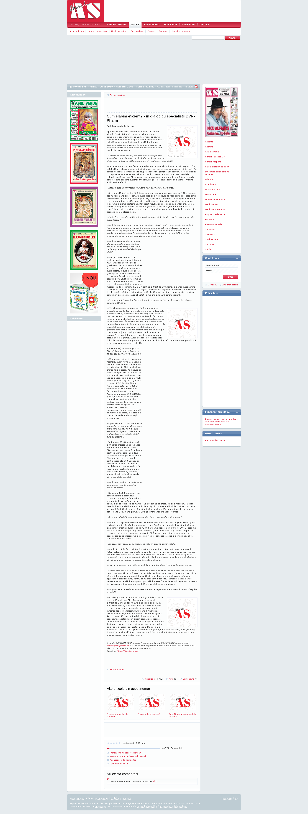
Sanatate (163, 31)
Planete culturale (213, 224)
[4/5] (116, 743)
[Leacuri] (84, 165)
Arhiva (135, 24)
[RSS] (196, 86)
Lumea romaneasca (97, 31)
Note (173, 679)
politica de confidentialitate (173, 806)
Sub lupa (209, 244)
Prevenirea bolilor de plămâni (117, 715)
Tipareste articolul (119, 763)
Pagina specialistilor (215, 214)
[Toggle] (237, 258)
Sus (236, 798)
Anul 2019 (106, 86)
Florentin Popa (117, 669)
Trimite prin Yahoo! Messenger (125, 753)
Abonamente (151, 24)
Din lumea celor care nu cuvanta (217, 172)
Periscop (209, 219)
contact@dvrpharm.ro (118, 645)
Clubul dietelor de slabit (217, 166)
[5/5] (119, 743)
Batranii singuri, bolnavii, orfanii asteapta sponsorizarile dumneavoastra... (221, 421)
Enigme (151, 31)
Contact (204, 24)
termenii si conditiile (147, 806)
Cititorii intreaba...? (215, 156)
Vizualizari (154, 679)
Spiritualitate (137, 31)
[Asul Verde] (84, 121)
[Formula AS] (85, 11)
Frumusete (210, 194)
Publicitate (170, 24)
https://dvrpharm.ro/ (127, 651)
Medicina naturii (119, 31)
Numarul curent (116, 24)
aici (154, 781)
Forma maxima (145, 86)
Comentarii (190, 679)
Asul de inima (77, 31)
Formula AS (80, 86)
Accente (209, 141)
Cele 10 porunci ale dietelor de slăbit (183, 715)
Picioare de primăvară (149, 714)
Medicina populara (180, 31)
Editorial (209, 179)
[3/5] (113, 743)
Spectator (210, 234)
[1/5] (108, 743)
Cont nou (212, 284)
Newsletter (188, 24)
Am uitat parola (230, 284)
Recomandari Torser (215, 440)
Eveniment (210, 184)
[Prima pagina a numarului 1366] (221, 112)
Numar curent (77, 798)
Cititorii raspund (213, 161)
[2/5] (111, 743)
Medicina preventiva (215, 209)
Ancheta (209, 146)
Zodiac (208, 249)
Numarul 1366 (125, 86)
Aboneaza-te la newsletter (123, 760)
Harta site (227, 798)
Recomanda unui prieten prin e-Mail (128, 756)
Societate (210, 229)
